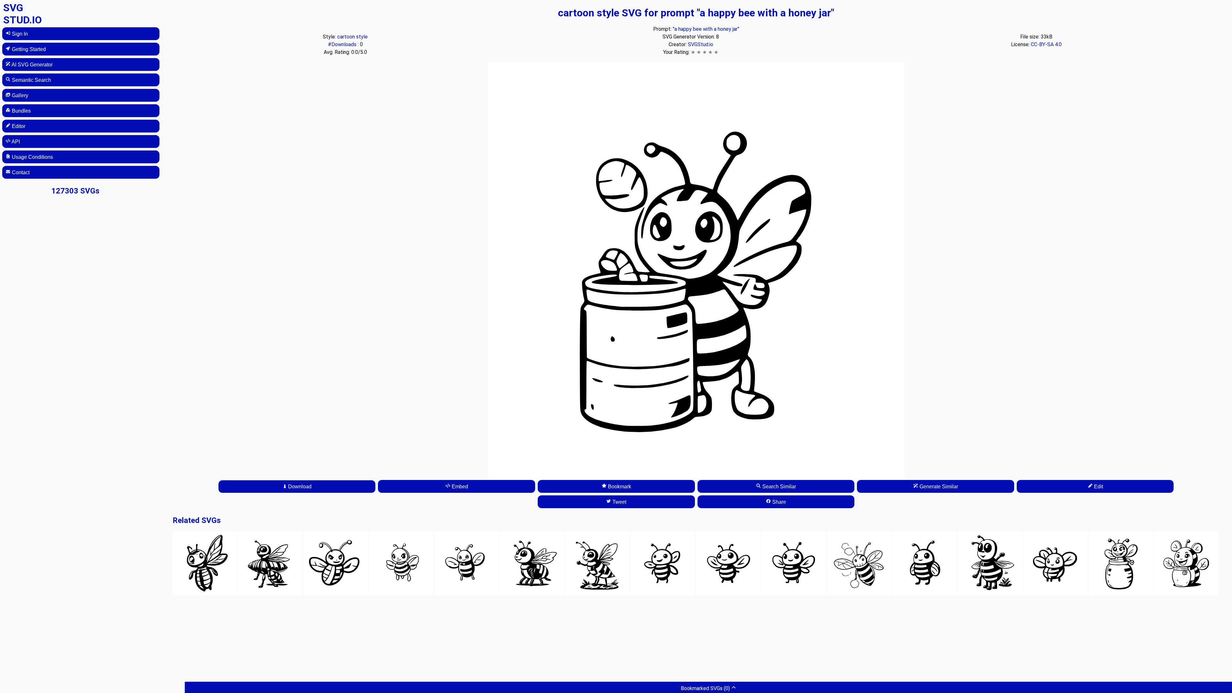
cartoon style (352, 37)
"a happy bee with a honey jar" (706, 29)
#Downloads (343, 44)
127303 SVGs (75, 190)
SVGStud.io (700, 44)
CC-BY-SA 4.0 (1046, 44)
